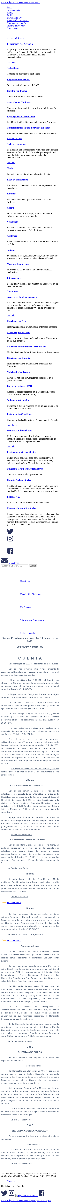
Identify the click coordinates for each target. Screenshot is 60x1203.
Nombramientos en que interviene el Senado (28, 127)
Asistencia (12, 236)
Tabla (10, 168)
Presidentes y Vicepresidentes (21, 452)
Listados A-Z (13, 497)
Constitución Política (17, 91)
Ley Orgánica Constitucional (21, 116)
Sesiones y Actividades (18, 400)
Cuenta (10, 208)
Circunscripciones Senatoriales (22, 508)
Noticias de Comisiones (18, 372)
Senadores (11, 425)
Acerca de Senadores (19, 430)
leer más (11, 62)
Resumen (11, 193)
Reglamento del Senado (18, 79)
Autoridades (13, 68)
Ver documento (14, 902)
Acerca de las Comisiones (22, 297)
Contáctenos (13, 563)
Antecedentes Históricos (18, 102)
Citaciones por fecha (17, 321)
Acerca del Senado (15, 38)
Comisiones (12, 291)
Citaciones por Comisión (19, 358)
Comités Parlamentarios (19, 480)
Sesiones (11, 250)
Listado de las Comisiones (19, 414)
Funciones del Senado (20, 43)
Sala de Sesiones (14, 138)
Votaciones (12, 222)
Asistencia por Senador (18, 332)
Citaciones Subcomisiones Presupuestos (26, 346)
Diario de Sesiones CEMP (19, 386)
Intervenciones (14, 278)
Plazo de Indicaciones (17, 179)
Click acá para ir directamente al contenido (20, 2)
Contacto (11, 1181)
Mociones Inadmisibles (18, 264)
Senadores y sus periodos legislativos (25, 469)
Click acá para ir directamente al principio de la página (26, 1200)
